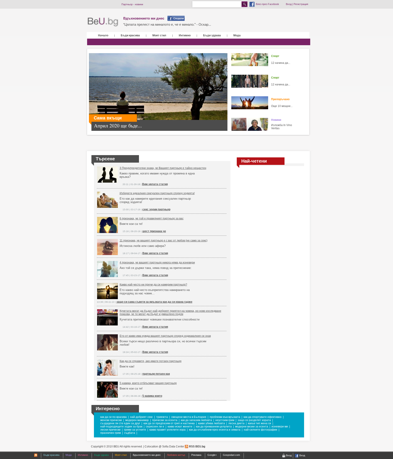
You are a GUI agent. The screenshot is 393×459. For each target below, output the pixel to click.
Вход (289, 4)
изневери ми (280, 426)
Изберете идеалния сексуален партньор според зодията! (157, 193)
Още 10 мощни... (281, 106)
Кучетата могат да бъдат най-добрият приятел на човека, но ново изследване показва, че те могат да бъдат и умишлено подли (170, 312)
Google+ (212, 455)
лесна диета (236, 423)
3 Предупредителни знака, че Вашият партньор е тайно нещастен (163, 168)
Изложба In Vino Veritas (281, 127)
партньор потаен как (156, 373)
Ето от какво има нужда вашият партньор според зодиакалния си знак (165, 335)
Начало (103, 35)
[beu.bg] (103, 22)
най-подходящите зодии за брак (121, 426)
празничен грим (110, 432)
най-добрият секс (141, 417)
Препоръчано (280, 99)
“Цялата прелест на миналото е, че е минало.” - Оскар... (167, 24)
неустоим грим (224, 420)
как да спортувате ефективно (263, 417)
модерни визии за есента (251, 426)
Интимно (185, 35)
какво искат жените (180, 426)
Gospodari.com (231, 455)
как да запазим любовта (196, 420)
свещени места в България (188, 417)
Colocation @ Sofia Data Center (164, 446)
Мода (237, 35)
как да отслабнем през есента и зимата (214, 429)
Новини (276, 120)
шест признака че (154, 231)
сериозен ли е (155, 426)
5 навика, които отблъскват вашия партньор (148, 383)
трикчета (162, 417)
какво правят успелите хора (167, 429)
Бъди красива (130, 35)
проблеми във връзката (225, 417)
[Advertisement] (270, 202)
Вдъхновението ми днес (143, 18)
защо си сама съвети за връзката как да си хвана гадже (154, 301)
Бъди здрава (212, 35)
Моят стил (159, 35)
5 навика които (152, 395)
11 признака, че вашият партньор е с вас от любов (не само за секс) (163, 240)
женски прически (111, 420)
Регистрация (301, 4)
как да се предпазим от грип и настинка (169, 423)
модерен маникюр (137, 420)
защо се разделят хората (254, 420)
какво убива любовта (211, 423)
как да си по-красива (113, 417)
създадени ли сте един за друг (120, 423)
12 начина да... (280, 63)
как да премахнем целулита (214, 426)
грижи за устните (135, 429)
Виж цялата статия (155, 184)
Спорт (275, 56)
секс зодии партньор (156, 209)
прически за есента (164, 420)
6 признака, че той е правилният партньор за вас (152, 218)
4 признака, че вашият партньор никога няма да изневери (157, 262)
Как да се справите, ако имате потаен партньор (150, 361)
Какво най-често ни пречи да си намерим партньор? (153, 284)
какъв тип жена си (259, 423)
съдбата (129, 432)
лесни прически (110, 429)
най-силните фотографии (260, 429)
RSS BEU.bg (197, 446)
